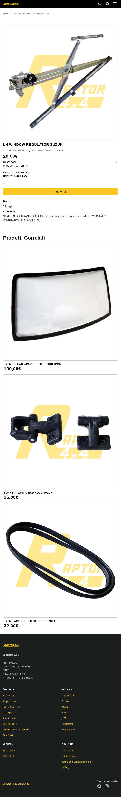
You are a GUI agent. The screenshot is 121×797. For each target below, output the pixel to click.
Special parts (9, 718)
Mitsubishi (67, 723)
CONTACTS (8, 755)
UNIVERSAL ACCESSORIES (16, 729)
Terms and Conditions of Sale (77, 761)
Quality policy (69, 755)
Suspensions (9, 701)
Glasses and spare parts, (54, 216)
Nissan (65, 712)
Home (5, 14)
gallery (65, 767)
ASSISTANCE (9, 750)
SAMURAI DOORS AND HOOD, (21, 216)
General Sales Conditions (16, 783)
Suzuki (65, 701)
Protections (8, 695)
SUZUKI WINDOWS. (42, 150)
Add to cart (60, 191)
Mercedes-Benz (70, 729)
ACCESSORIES (10, 723)
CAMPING (8, 735)
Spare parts (9, 712)
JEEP (64, 718)
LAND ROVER (68, 695)
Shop (13, 14)
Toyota (65, 706)
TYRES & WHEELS (11, 706)
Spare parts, (76, 216)
